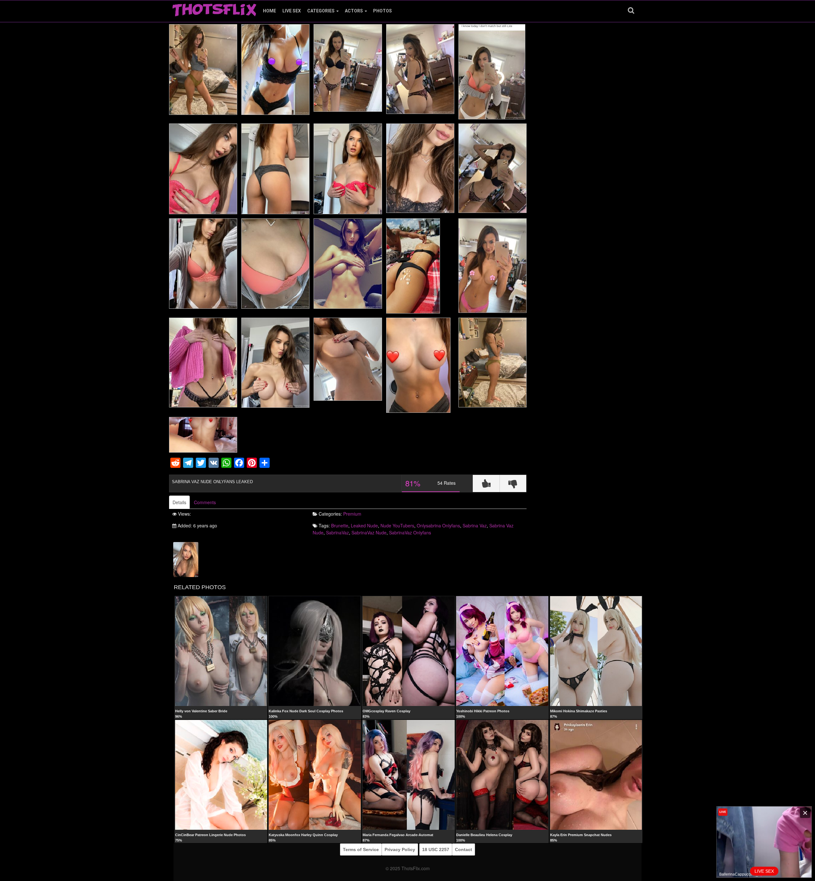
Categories (321, 10)
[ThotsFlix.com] (214, 8)
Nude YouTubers (397, 525)
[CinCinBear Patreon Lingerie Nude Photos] (221, 775)
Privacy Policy (400, 849)
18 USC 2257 (435, 849)
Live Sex (291, 10)
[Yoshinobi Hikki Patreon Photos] (502, 651)
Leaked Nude (364, 525)
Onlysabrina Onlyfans (438, 525)
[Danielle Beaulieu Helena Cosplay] (502, 775)
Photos (382, 10)
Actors (354, 10)
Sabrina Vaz (475, 525)
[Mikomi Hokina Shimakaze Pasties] (596, 651)
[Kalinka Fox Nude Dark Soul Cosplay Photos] (315, 651)
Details (179, 502)
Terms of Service (361, 849)
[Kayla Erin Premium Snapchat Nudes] (596, 775)
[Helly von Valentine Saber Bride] (221, 651)
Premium (352, 514)
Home (269, 10)
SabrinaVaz (337, 532)
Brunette (339, 525)
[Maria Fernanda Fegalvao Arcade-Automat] (409, 775)
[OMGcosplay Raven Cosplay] (409, 651)
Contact (463, 849)
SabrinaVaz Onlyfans (410, 532)
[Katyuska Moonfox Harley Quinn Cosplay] (315, 775)
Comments (205, 502)
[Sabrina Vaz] (185, 559)
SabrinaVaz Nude (368, 532)
